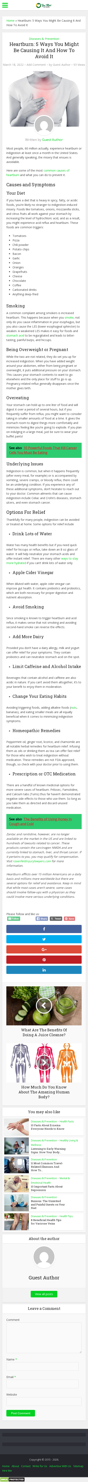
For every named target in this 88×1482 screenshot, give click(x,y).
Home (10, 20)
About (15, 1466)
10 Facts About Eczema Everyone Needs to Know (47, 1127)
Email (11, 1377)
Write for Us (40, 1466)
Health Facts (67, 1121)
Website (11, 1394)
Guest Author (61, 65)
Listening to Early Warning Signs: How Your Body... (48, 1150)
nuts (74, 707)
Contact (25, 1466)
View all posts (44, 1294)
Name (11, 1359)
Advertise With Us (60, 1466)
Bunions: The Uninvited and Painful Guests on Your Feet (48, 1204)
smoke (69, 317)
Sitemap (78, 1466)
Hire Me (7, 1470)
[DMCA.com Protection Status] (12, 1479)
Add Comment (36, 65)
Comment (13, 1320)
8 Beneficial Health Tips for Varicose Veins (46, 1221)
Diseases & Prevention (44, 39)
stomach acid (15, 335)
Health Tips (66, 1216)
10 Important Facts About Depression (47, 1188)
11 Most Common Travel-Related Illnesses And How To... (47, 1166)
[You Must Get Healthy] (44, 4)
